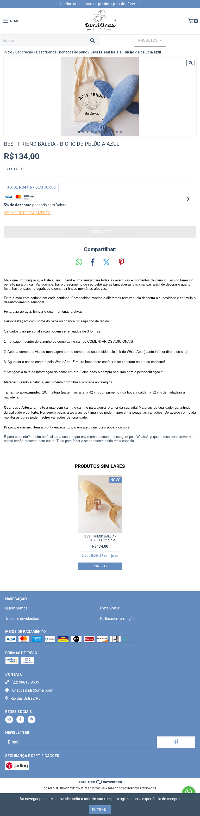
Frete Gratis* (110, 608)
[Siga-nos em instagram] (9, 719)
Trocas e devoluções (22, 618)
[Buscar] (92, 40)
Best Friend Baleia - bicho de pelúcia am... (100, 538)
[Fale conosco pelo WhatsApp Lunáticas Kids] (188, 792)
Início (8, 52)
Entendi (100, 810)
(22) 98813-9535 (25, 682)
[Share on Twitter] (106, 262)
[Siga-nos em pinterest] (31, 719)
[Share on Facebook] (92, 262)
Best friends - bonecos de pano (61, 52)
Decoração (24, 52)
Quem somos (16, 608)
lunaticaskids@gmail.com (32, 690)
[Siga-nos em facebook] (20, 719)
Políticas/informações (118, 618)
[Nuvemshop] (100, 783)
